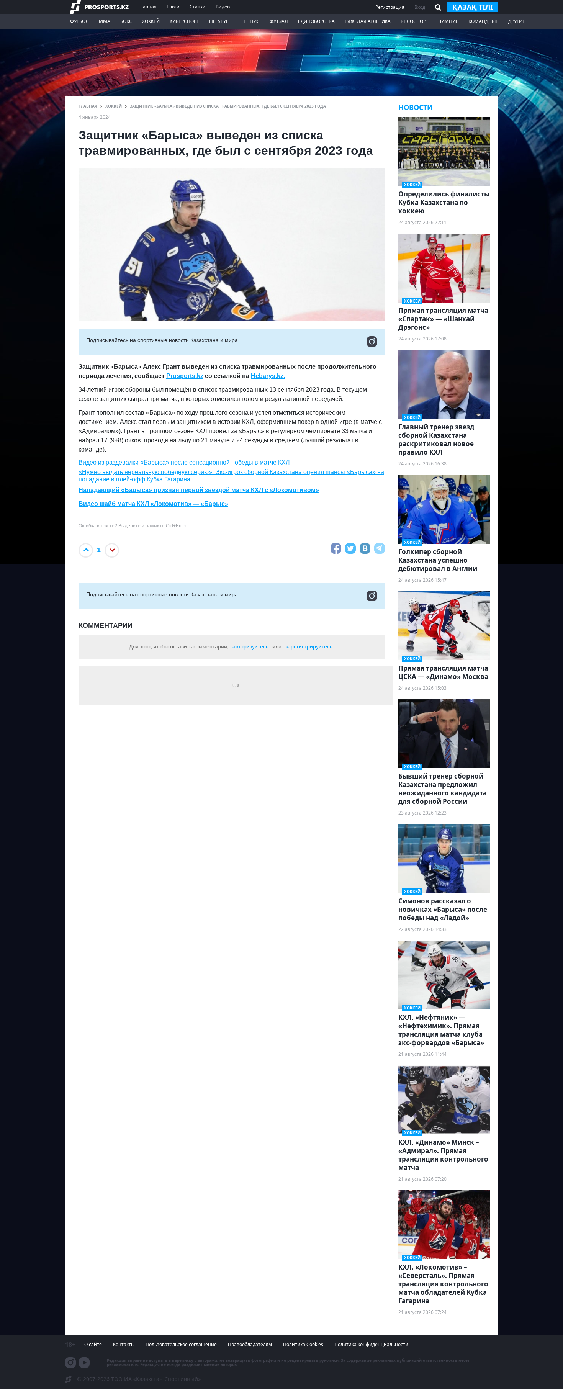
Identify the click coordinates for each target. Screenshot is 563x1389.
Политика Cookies (303, 1344)
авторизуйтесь (250, 646)
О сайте (93, 1344)
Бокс (126, 21)
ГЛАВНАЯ (88, 106)
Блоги (173, 6)
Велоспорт (415, 21)
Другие (516, 21)
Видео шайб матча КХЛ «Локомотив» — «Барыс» (153, 504)
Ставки (198, 6)
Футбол (79, 21)
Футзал (279, 21)
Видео (223, 6)
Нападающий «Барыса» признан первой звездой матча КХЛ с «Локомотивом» (199, 490)
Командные (483, 21)
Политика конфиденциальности (371, 1344)
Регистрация (389, 7)
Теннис (250, 21)
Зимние (448, 21)
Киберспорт (184, 21)
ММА (104, 21)
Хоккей (151, 21)
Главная (147, 6)
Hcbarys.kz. (268, 376)
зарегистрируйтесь (308, 646)
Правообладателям (250, 1344)
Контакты (123, 1344)
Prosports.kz (184, 376)
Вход (419, 7)
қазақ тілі (472, 6)
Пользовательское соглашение (181, 1344)
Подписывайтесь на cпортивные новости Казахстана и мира (162, 340)
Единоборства (316, 21)
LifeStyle (220, 21)
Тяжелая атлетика (368, 21)
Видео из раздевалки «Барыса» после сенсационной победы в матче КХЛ (184, 462)
